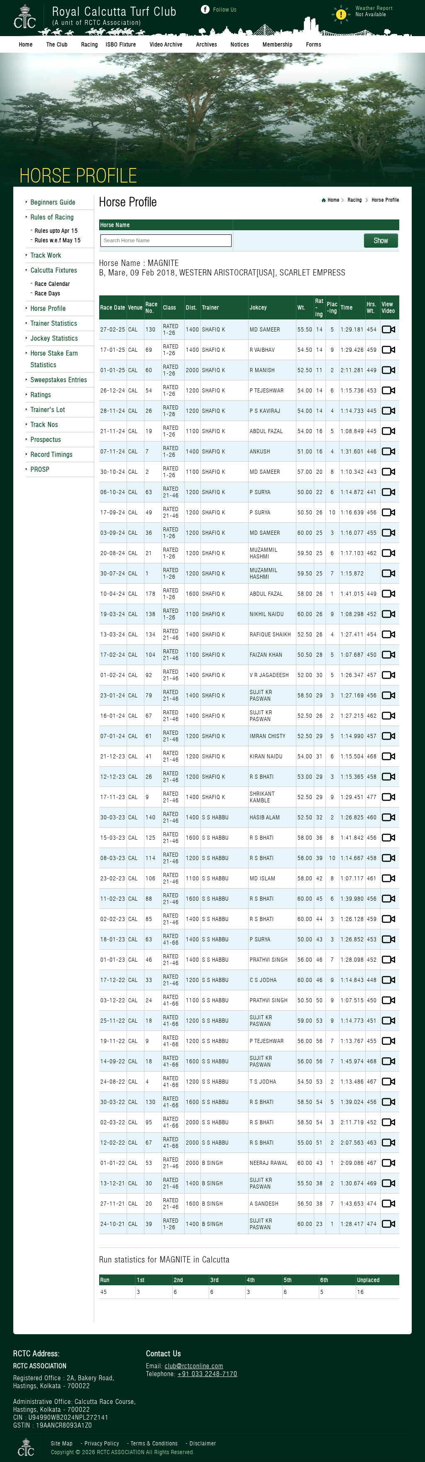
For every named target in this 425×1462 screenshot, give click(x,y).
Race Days (47, 293)
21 (149, 553)
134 (151, 634)
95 (149, 1122)
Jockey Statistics (54, 338)
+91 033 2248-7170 (207, 1374)
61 (149, 736)
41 (149, 756)
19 (149, 431)
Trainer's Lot (48, 410)
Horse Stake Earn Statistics (54, 359)
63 (149, 492)
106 (151, 878)
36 (149, 532)
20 (149, 1203)
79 (149, 695)
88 (149, 898)
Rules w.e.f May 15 (58, 240)
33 (149, 980)
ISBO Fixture (121, 44)
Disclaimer (203, 1443)
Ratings (41, 395)
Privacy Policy (102, 1443)
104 (151, 654)
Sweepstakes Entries (59, 380)
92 (149, 675)
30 (149, 1183)
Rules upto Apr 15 (56, 230)
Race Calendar (52, 283)
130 (151, 329)
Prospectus (46, 439)
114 (151, 858)
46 (149, 959)
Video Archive (166, 44)
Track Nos (44, 425)
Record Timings (52, 454)
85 (149, 919)
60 (149, 370)
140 (151, 817)
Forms (313, 44)
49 (149, 512)
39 (149, 1224)
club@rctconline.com (194, 1366)
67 (149, 715)
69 (149, 349)
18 (149, 1020)
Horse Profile (48, 308)
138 (151, 614)
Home (334, 200)
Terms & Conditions (154, 1443)
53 (149, 1163)
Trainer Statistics (54, 323)
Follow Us (225, 9)
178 (151, 593)
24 (149, 1000)
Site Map (62, 1443)
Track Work (46, 255)
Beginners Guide (53, 202)
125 (151, 837)
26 (149, 410)
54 (149, 390)
